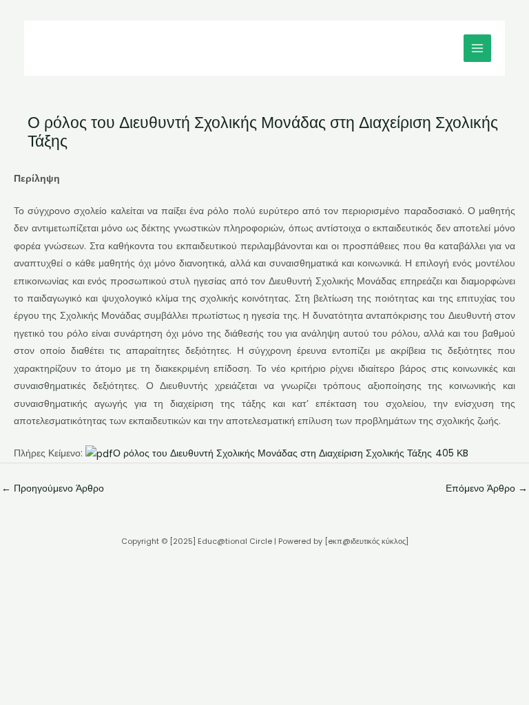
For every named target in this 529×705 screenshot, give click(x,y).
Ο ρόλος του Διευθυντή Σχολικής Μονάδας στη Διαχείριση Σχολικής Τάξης (290, 453)
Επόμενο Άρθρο (487, 488)
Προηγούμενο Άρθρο (52, 488)
